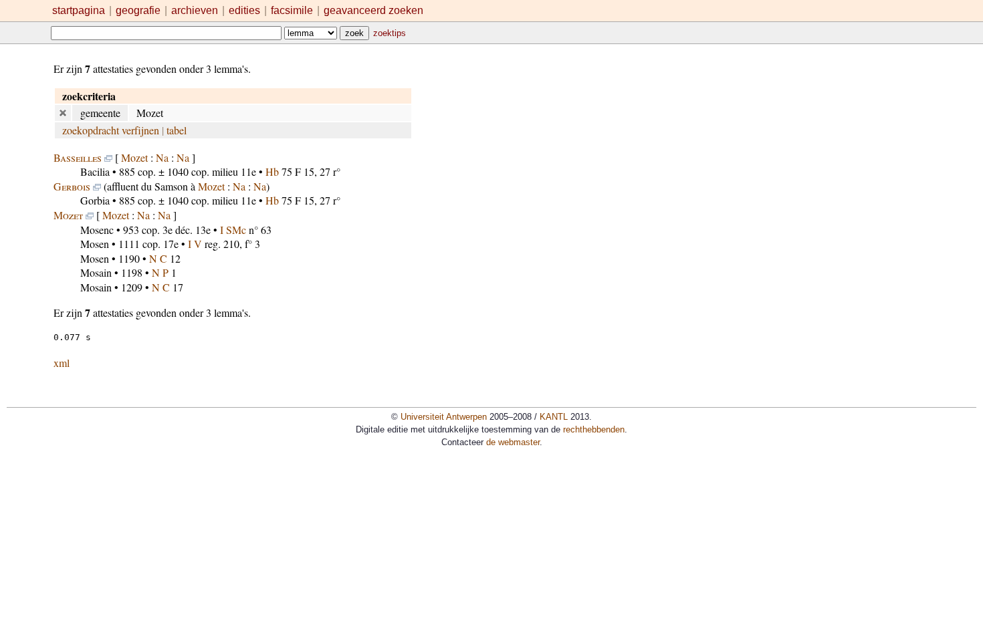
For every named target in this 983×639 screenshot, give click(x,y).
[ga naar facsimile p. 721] (90, 215)
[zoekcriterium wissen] (63, 113)
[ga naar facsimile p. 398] (97, 186)
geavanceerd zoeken (373, 10)
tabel (177, 130)
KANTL (554, 417)
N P (160, 272)
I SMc (233, 230)
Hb (272, 171)
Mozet (134, 157)
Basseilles (77, 157)
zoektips (389, 33)
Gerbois (71, 186)
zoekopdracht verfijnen (110, 130)
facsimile (293, 10)
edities (244, 10)
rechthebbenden (594, 429)
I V (195, 244)
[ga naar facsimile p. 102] (108, 157)
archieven (194, 10)
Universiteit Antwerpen (444, 417)
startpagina (78, 10)
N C (158, 258)
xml (61, 363)
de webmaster (513, 442)
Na (162, 157)
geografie (138, 10)
